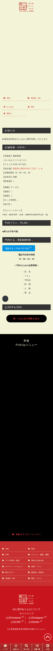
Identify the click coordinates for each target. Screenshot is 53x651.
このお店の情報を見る (28, 318)
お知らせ (16, 649)
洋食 (7, 548)
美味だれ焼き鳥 (37, 560)
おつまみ (10, 106)
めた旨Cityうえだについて (26, 609)
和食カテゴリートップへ (28, 534)
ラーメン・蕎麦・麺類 (40, 554)
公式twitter (33, 622)
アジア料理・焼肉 (12, 560)
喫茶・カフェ (36, 578)
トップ (5, 649)
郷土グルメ (9, 572)
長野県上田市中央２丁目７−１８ (28, 168)
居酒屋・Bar (36, 98)
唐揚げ (9, 113)
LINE (47, 649)
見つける (26, 649)
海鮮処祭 (27, 29)
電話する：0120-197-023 (17, 248)
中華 (7, 554)
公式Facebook (13, 617)
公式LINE (16, 622)
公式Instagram (36, 617)
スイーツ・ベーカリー (14, 566)
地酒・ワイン (36, 566)
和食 (8, 98)
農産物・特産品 (37, 572)
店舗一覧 (37, 649)
